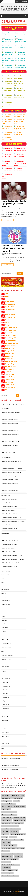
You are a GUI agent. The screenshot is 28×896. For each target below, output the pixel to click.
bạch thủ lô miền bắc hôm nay (9, 812)
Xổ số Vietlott (5, 627)
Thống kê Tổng (9, 364)
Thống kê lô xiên (10, 351)
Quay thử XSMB (9, 379)
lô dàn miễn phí (14, 859)
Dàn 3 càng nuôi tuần (7, 826)
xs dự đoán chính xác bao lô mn (9, 537)
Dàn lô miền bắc (6, 839)
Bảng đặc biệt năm (6, 817)
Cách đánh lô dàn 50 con (19, 820)
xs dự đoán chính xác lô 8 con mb (10, 452)
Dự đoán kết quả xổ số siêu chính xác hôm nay (13, 848)
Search (19, 273)
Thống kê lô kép (9, 353)
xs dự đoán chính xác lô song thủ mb (10, 475)
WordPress (14, 893)
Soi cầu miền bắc (5, 408)
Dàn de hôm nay (14, 831)
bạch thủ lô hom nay (7, 806)
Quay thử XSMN (9, 382)
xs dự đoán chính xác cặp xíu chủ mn (10, 540)
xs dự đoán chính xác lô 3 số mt (9, 513)
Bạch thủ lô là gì (6, 809)
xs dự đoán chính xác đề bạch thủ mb (10, 434)
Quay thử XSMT (9, 384)
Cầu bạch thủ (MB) (10, 335)
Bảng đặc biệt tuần (6, 820)
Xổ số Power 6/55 (6, 624)
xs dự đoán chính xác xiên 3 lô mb (10, 487)
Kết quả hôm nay (5, 589)
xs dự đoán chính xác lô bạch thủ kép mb (11, 461)
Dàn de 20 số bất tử (15, 828)
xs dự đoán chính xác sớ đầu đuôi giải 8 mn (12, 555)
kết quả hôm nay (9, 301)
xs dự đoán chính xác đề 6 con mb (10, 423)
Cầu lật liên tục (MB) (11, 338)
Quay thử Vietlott (10, 387)
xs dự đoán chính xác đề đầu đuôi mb (10, 438)
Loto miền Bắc (9, 371)
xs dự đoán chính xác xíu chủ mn (9, 566)
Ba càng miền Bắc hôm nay (8, 803)
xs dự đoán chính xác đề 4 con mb (10, 419)
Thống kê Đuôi (9, 358)
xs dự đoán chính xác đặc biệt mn (9, 544)
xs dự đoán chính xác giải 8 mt (9, 510)
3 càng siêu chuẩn (18, 798)
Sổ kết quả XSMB (10, 304)
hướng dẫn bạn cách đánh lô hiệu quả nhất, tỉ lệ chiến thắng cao (13, 203)
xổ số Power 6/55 (10, 317)
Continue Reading (7, 220)
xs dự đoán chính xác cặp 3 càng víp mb (11, 412)
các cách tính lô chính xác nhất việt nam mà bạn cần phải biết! (12, 248)
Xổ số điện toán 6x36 (11, 327)
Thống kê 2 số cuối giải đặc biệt (9, 870)
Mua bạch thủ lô (6, 862)
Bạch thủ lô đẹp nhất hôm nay (9, 814)
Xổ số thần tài (9, 332)
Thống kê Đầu (9, 356)
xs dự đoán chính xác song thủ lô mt (10, 524)
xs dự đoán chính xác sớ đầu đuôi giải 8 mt (11, 517)
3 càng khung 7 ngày (7, 798)
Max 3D (7, 320)
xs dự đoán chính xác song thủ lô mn (10, 562)
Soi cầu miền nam (5, 533)
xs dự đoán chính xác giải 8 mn (9, 548)
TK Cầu (3, 651)
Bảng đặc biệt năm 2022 (19, 817)
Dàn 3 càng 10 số (19, 823)
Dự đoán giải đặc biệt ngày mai (9, 845)
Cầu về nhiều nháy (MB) (11, 343)
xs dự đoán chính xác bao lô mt (9, 499)
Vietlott (3, 609)
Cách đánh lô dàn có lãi (7, 823)
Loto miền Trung (10, 377)
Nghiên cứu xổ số (5, 574)
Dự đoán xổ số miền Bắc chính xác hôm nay (12, 853)
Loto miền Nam (9, 374)
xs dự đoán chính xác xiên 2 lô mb (10, 483)
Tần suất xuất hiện (10, 366)
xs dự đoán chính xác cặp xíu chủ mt (10, 502)
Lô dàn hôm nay (18, 856)
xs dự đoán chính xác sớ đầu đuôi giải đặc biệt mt (13, 521)
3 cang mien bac (6, 795)
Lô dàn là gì (5, 859)
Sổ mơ (7, 390)
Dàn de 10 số (5, 828)
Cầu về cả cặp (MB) (10, 340)
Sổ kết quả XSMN (10, 307)
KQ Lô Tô (3, 712)
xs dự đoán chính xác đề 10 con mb (10, 430)
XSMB (6, 294)
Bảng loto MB (5, 724)
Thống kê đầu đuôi (10, 345)
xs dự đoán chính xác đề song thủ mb (10, 441)
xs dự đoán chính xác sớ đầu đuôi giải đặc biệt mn (13, 559)
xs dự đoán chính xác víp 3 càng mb (10, 479)
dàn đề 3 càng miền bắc (17, 839)
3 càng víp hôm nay (6, 801)
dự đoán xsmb (5, 851)
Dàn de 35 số (5, 831)
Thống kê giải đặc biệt (7, 873)
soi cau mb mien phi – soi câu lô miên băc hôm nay (13, 404)
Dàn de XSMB (5, 834)
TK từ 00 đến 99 (9, 369)
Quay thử (3, 728)
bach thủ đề (16, 801)
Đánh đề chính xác (5, 571)
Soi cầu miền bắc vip (6, 457)
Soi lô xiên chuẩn (6, 867)
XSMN (7, 296)
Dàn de (16, 826)
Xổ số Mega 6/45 (5, 620)
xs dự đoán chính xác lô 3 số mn (9, 551)
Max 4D (7, 322)
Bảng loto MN (5, 720)
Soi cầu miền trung (5, 495)
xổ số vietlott (9, 312)
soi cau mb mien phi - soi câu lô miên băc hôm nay (14, 7)
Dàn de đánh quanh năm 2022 (18, 834)
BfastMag (16, 891)
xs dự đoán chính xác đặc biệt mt (9, 506)
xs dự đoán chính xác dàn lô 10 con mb (11, 416)
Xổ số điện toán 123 (10, 330)
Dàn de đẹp (4, 837)
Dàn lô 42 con (13, 837)
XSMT (7, 299)
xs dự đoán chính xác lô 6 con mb (10, 449)
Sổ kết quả (3, 593)
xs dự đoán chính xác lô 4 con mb (10, 445)
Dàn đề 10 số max (6, 842)
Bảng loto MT (5, 716)
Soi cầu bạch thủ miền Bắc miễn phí (10, 864)
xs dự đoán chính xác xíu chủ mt (9, 528)
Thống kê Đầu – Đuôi (11, 361)
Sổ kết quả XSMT (10, 309)
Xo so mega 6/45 (10, 314)
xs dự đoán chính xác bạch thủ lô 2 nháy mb (12, 468)
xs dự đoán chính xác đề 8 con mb (10, 427)
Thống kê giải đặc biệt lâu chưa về (10, 876)
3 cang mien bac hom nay (18, 795)
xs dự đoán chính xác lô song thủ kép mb (11, 472)
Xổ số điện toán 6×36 (6, 647)
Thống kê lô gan (9, 348)
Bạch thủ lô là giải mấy (19, 806)
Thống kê (8, 325)
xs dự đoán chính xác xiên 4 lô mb (10, 490)
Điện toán (3, 635)
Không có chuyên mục (7, 856)
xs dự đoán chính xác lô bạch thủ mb (10, 465)
